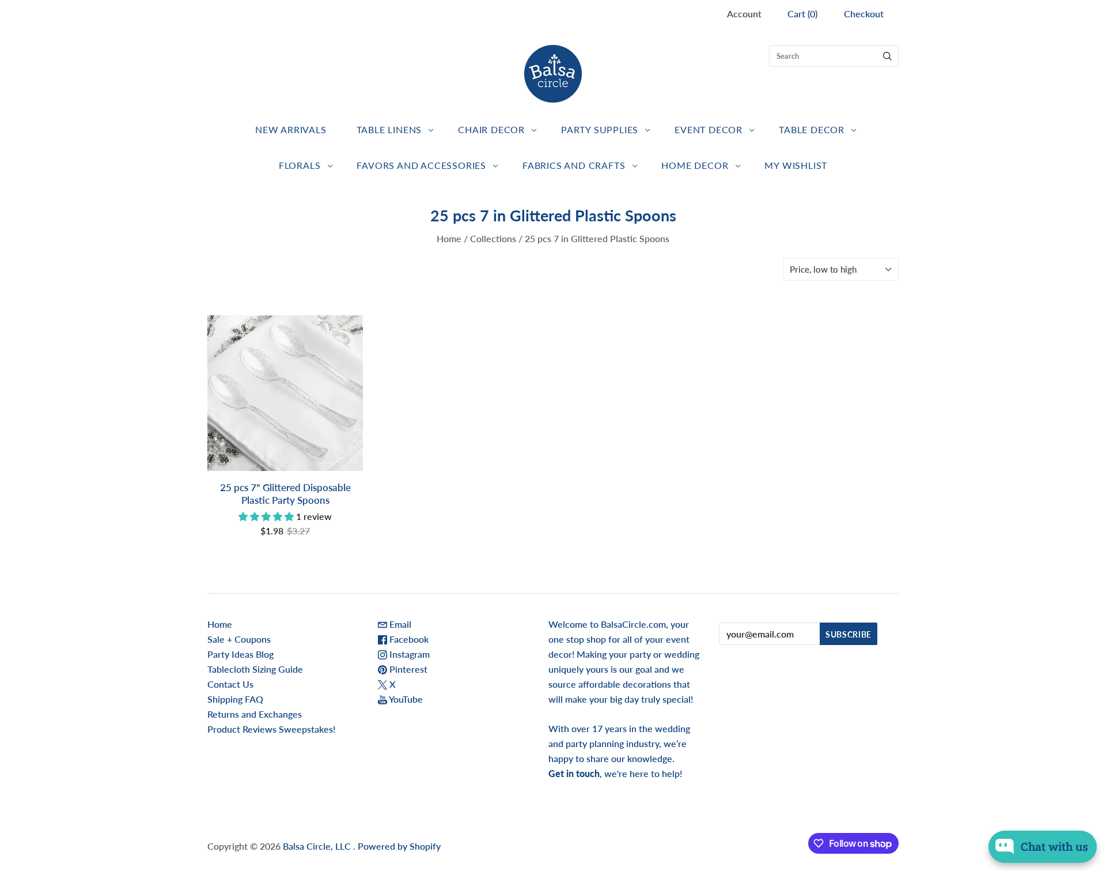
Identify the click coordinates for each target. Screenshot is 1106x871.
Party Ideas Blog (240, 653)
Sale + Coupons (239, 639)
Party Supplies (599, 129)
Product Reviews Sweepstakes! (271, 728)
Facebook (408, 639)
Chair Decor (491, 129)
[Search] (887, 56)
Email (399, 624)
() (802, 13)
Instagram (408, 653)
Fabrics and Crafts (573, 165)
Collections (493, 238)
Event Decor (709, 129)
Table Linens (389, 129)
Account (744, 13)
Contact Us (230, 683)
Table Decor (811, 129)
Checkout (864, 13)
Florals (300, 165)
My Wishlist (795, 165)
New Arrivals (291, 129)
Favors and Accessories (421, 165)
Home (449, 238)
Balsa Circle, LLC (318, 845)
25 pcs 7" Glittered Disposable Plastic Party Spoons (285, 493)
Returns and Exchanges (254, 713)
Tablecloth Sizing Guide (255, 668)
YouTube (405, 698)
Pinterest (407, 668)
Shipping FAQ (235, 698)
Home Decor (694, 165)
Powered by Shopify (399, 845)
